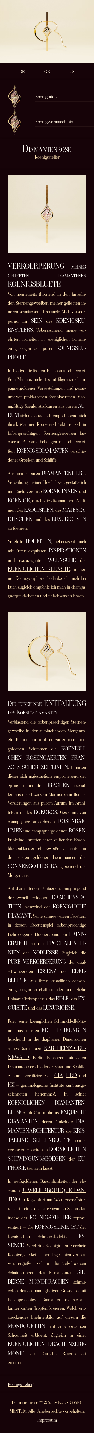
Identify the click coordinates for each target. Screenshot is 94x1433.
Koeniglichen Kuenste (39, 568)
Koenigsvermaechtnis (54, 121)
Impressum (47, 1420)
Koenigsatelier (47, 96)
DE (22, 71)
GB (47, 71)
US (72, 71)
